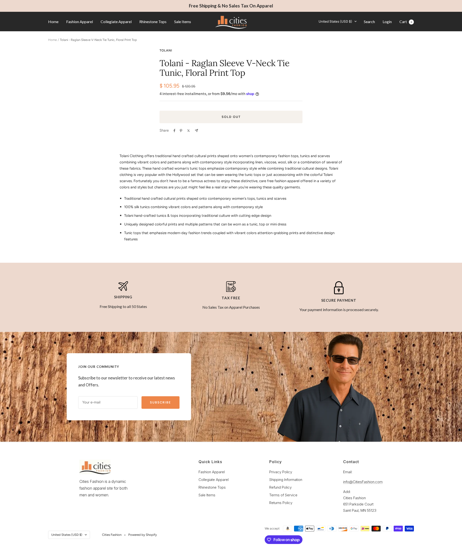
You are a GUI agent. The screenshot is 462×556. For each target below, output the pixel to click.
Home (53, 21)
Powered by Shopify (142, 535)
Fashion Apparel (79, 21)
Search (369, 21)
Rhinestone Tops (153, 21)
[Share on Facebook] (174, 130)
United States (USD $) (335, 21)
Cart (405, 21)
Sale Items (182, 21)
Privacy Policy (280, 472)
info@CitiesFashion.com (363, 481)
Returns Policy (280, 502)
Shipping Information (285, 479)
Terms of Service (283, 495)
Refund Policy (280, 487)
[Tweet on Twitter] (188, 130)
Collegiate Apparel (116, 21)
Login (387, 21)
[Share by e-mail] (196, 130)
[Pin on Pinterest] (181, 130)
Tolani (166, 50)
